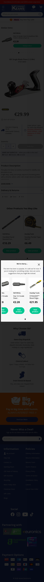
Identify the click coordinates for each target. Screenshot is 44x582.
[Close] (39, 264)
